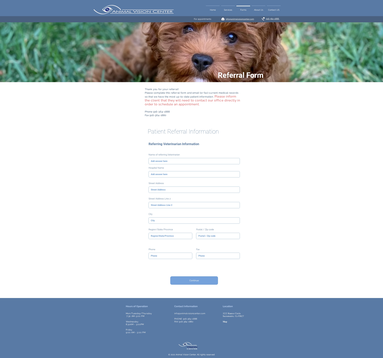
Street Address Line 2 (160, 199)
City (150, 214)
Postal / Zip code (205, 229)
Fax (198, 249)
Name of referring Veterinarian (164, 155)
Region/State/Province (161, 229)
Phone (152, 249)
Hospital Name (156, 168)
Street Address (156, 183)
